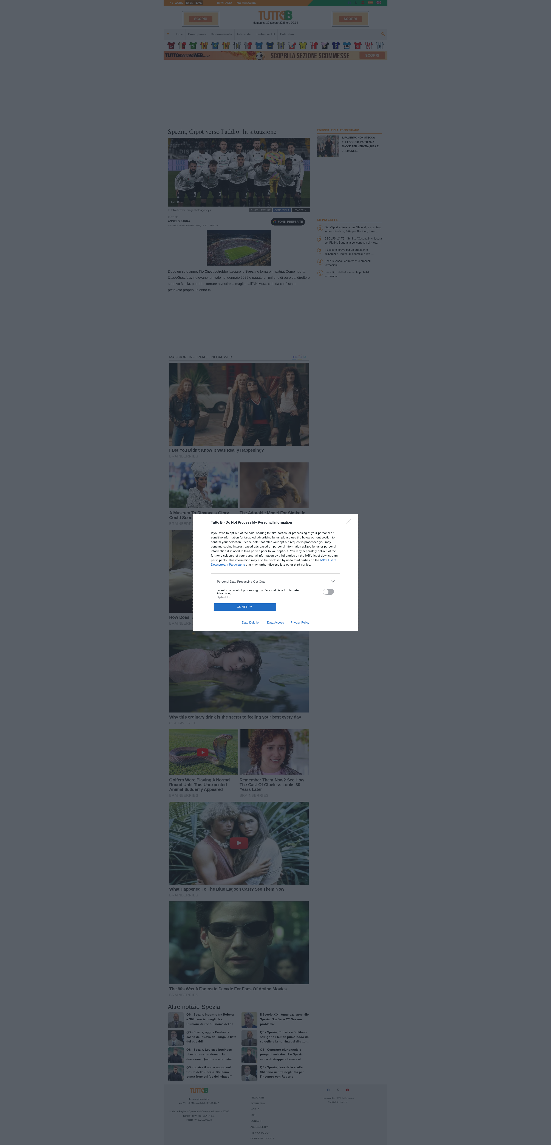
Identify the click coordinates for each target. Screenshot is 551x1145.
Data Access (275, 622)
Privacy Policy (300, 622)
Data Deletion (251, 622)
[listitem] (275, 581)
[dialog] (275, 572)
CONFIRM (245, 606)
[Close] (349, 523)
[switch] (328, 592)
